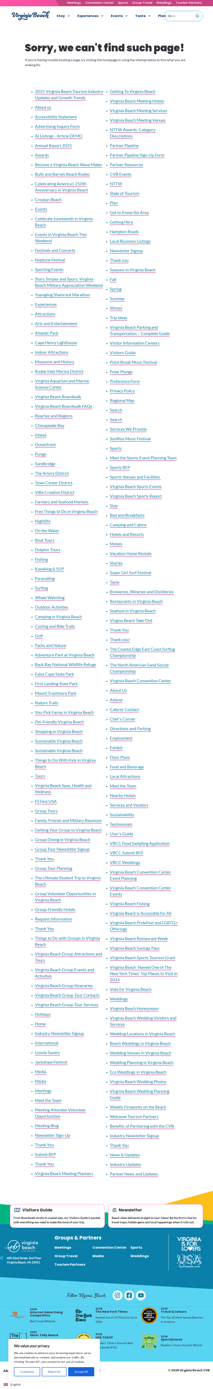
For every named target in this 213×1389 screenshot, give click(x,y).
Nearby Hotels (123, 795)
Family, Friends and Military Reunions (68, 820)
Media (40, 1071)
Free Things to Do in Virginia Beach (66, 511)
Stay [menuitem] (61, 16)
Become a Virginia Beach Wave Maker (68, 164)
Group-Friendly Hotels (55, 909)
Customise (27, 1371)
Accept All (81, 1371)
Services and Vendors (129, 804)
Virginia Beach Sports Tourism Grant (142, 957)
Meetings (74, 3)
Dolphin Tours (47, 549)
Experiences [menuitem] (87, 16)
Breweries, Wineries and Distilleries (142, 591)
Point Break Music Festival (133, 362)
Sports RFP (120, 467)
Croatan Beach (48, 199)
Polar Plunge (121, 371)
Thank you (119, 260)
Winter (116, 307)
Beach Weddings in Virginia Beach (140, 1043)
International (46, 1042)
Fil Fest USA (46, 801)
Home (40, 1023)
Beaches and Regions (54, 415)
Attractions (45, 313)
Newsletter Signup (126, 250)
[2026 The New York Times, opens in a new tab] (84, 1315)
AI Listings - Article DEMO (58, 135)
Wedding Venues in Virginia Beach (140, 1052)
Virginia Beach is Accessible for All (140, 913)
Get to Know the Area (129, 212)
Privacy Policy (122, 390)
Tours (40, 775)
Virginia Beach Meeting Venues (138, 119)
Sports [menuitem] (136, 1247)
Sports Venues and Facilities (135, 476)
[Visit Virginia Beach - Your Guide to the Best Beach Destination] (31, 16)
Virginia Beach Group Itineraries (64, 985)
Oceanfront (45, 444)
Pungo (40, 453)
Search (116, 409)
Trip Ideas (118, 317)
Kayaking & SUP (49, 568)
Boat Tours (44, 540)
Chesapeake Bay (49, 425)
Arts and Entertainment (56, 323)
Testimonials (121, 824)
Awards (42, 154)
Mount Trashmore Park (55, 693)
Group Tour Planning (53, 868)
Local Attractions (125, 776)
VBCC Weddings (125, 862)
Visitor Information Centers (135, 342)
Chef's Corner (122, 718)
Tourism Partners (189, 3)
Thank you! (120, 639)
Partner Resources (126, 164)
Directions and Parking (130, 728)
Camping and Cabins (128, 524)
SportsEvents (171, 1338)
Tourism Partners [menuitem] (69, 1264)
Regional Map (122, 400)
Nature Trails (46, 702)
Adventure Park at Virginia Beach (64, 654)
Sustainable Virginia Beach (59, 740)
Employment (121, 737)
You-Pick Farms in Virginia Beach (64, 712)
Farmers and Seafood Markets (62, 501)
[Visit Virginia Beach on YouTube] (141, 1295)
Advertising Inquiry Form (57, 126)
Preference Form (125, 381)
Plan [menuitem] (162, 16)
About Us (118, 690)
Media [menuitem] (98, 1256)
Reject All (54, 1371)
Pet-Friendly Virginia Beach (59, 721)
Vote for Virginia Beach (130, 989)
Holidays (43, 1014)
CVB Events (120, 174)
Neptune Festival (50, 259)
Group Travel (142, 3)
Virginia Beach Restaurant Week (139, 938)
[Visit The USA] (189, 1261)
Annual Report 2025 (53, 145)
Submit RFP (45, 1154)
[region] (54, 1360)
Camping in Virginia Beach (58, 616)
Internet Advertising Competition (46, 1312)
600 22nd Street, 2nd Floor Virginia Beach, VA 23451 (24, 1260)
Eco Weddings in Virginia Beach (138, 1071)
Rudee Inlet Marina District (59, 371)
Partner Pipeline (124, 145)
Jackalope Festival (51, 1061)
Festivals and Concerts (55, 250)
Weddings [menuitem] (139, 1256)
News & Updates (125, 1154)
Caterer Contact (124, 709)
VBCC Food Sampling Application (140, 843)
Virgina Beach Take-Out (131, 620)
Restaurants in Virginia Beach (136, 601)
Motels (116, 543)
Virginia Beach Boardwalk (58, 396)
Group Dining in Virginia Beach (62, 839)
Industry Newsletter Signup (59, 1033)
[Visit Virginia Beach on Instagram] (118, 1295)
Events (41, 208)
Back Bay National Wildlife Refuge (65, 664)
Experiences (46, 304)
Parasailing (45, 578)
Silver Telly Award (44, 1333)
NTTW (116, 183)
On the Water (47, 530)
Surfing (41, 587)
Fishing (41, 559)
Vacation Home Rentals (131, 553)
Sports (123, 3)
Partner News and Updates (134, 1173)
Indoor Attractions (51, 352)
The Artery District (52, 473)
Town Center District (53, 482)
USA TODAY (104, 1335)
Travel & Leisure (174, 1310)
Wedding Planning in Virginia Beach (141, 1062)
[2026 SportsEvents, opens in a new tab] (149, 1341)
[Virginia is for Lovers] (189, 1244)
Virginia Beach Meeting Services (138, 110)
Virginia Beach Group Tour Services (66, 1004)
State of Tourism (124, 193)
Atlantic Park (46, 332)
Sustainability (122, 814)
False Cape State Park (54, 673)
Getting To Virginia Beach (132, 91)
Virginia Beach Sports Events (136, 486)
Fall (113, 279)
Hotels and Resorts (127, 534)
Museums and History (54, 361)
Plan (114, 202)
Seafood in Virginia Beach (133, 610)
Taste (114, 582)
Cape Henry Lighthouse (56, 342)
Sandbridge (45, 463)
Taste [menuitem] (140, 16)
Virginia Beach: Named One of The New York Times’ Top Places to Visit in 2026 (143, 973)
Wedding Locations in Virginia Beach (142, 1033)
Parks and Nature (50, 645)
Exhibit (116, 747)
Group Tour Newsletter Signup (62, 848)
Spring (115, 288)
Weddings (164, 3)
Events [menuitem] (117, 16)
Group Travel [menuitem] (66, 1256)
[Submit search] (197, 16)
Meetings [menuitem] (62, 1247)
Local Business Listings (130, 241)
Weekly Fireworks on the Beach (138, 1106)
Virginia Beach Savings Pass (135, 947)
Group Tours (46, 810)
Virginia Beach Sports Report (136, 495)
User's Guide (121, 833)
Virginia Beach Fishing (130, 903)
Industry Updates (125, 1164)
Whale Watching (49, 597)
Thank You (44, 858)
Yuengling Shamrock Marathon (62, 294)
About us (43, 107)
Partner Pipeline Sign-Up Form (137, 154)
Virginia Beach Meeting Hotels (137, 100)
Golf (39, 635)
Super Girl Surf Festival (130, 572)
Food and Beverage (127, 766)
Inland (40, 434)
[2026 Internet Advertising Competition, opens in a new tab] (18, 1315)
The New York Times (111, 1310)
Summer (117, 298)
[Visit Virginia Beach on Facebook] (129, 1295)
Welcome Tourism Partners (134, 1116)
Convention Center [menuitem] (109, 1247)
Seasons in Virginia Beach (133, 269)
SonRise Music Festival (130, 438)
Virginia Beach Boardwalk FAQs (63, 406)
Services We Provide (128, 428)
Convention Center (99, 3)
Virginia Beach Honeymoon (134, 1008)
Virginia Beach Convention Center (140, 680)
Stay (114, 505)
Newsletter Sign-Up (52, 1135)
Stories (116, 562)
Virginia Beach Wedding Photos (138, 1081)
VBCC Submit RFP (126, 852)
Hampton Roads (124, 231)
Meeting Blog (47, 1125)
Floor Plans (120, 757)
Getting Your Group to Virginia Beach (68, 829)
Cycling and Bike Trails (55, 626)
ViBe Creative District (54, 492)
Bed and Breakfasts (127, 515)
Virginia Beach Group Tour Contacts (67, 994)
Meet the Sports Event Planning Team (143, 457)
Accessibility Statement (56, 116)
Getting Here (121, 221)
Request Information (53, 918)
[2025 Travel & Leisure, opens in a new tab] (149, 1315)
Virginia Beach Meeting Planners (64, 1173)
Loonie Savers (47, 1052)
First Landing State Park (56, 683)
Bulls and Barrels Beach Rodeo (62, 174)
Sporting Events (49, 269)
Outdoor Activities (51, 606)
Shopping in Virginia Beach (59, 731)
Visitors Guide (123, 352)
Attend (116, 699)
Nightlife (43, 520)
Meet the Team (48, 1100)
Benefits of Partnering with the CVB (142, 1125)
